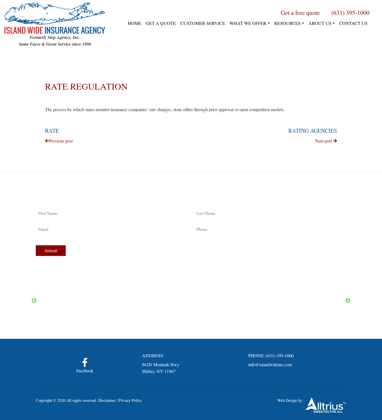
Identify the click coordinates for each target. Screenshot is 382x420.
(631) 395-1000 (280, 355)
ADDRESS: (153, 355)
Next (348, 301)
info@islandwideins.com (270, 364)
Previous (34, 301)
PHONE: (256, 355)
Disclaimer (106, 400)
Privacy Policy (130, 400)
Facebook (84, 371)
